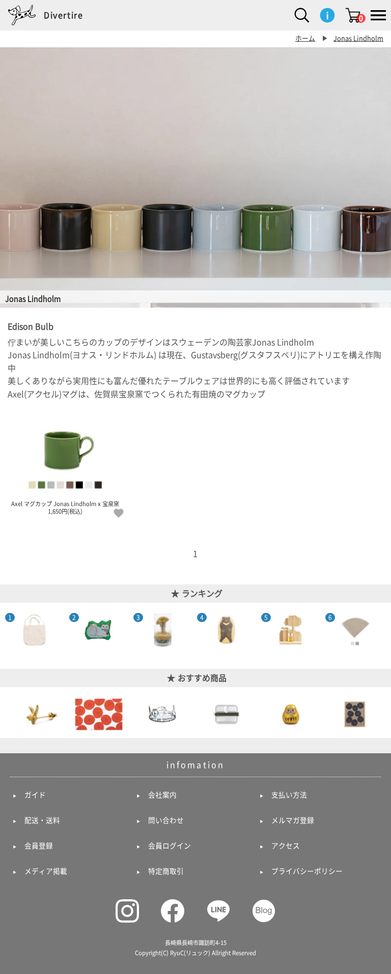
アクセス (285, 845)
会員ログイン (169, 845)
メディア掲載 (45, 871)
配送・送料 (42, 820)
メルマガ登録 (292, 820)
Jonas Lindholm (358, 38)
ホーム (305, 38)
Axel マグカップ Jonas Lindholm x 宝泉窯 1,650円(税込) (65, 508)
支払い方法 (289, 795)
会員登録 (38, 845)
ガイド (35, 795)
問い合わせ (166, 820)
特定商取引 (166, 871)
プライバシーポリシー (307, 871)
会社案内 (162, 795)
